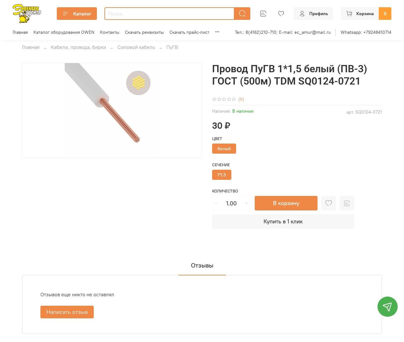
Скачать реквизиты (144, 32)
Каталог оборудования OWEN (63, 32)
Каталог (82, 13)
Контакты (109, 32)
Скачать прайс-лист (189, 32)
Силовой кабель (136, 47)
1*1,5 (221, 175)
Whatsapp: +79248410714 (366, 32)
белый (224, 148)
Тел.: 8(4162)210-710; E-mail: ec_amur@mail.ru (283, 32)
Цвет (217, 138)
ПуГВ (172, 47)
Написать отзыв (67, 311)
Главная (20, 32)
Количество (225, 191)
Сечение (221, 164)
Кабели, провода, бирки (78, 47)
